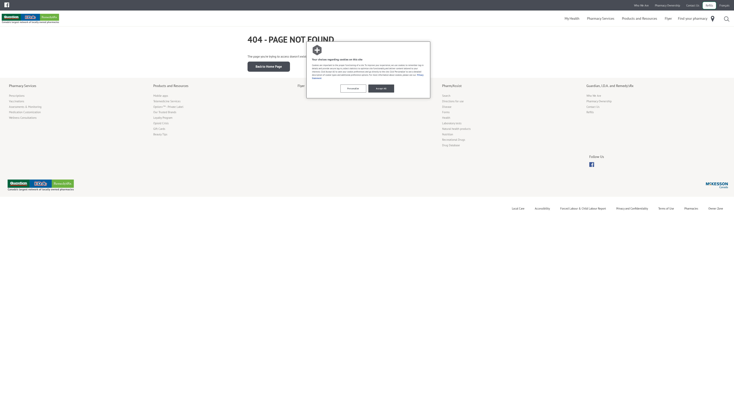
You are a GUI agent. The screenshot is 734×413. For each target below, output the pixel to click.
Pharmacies (691, 208)
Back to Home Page (269, 66)
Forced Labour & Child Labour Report (583, 208)
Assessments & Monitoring (25, 107)
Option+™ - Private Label (168, 107)
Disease (446, 107)
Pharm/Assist (452, 86)
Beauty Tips (160, 134)
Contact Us (692, 5)
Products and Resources (170, 86)
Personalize (353, 88)
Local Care (518, 208)
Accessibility (542, 208)
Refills (709, 5)
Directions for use (453, 101)
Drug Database (451, 145)
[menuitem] (6, 4)
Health (446, 118)
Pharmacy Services (22, 86)
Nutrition (447, 134)
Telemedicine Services (166, 101)
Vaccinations (16, 101)
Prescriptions (16, 96)
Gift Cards (159, 129)
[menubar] (7, 5)
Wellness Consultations (23, 118)
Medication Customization (25, 112)
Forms (446, 112)
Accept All (381, 88)
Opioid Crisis (161, 123)
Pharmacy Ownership (667, 5)
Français (724, 5)
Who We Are (641, 5)
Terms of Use (666, 208)
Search (446, 96)
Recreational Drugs (453, 139)
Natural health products (456, 129)
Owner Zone (715, 208)
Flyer (301, 86)
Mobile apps (160, 96)
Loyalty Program (162, 118)
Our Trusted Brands (164, 112)
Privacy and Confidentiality (632, 208)
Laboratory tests (451, 123)
